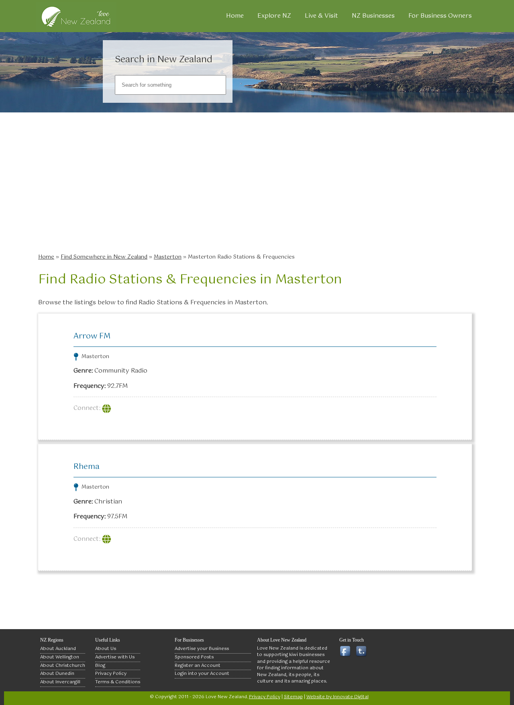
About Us (105, 648)
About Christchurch (62, 665)
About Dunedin (57, 673)
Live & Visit (321, 16)
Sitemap (293, 697)
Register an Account (197, 665)
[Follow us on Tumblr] (362, 651)
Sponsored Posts (194, 657)
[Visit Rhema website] (107, 539)
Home (235, 16)
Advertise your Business (202, 648)
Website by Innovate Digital (337, 697)
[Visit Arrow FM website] (107, 408)
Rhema (86, 466)
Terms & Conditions (117, 682)
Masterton (168, 257)
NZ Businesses (373, 16)
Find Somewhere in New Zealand (104, 257)
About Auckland (58, 648)
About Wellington (59, 657)
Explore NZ (274, 16)
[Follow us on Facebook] (346, 651)
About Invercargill (60, 682)
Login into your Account (202, 673)
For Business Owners (440, 16)
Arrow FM (92, 336)
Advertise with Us (115, 657)
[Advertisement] (259, 188)
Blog (100, 665)
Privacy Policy (110, 673)
